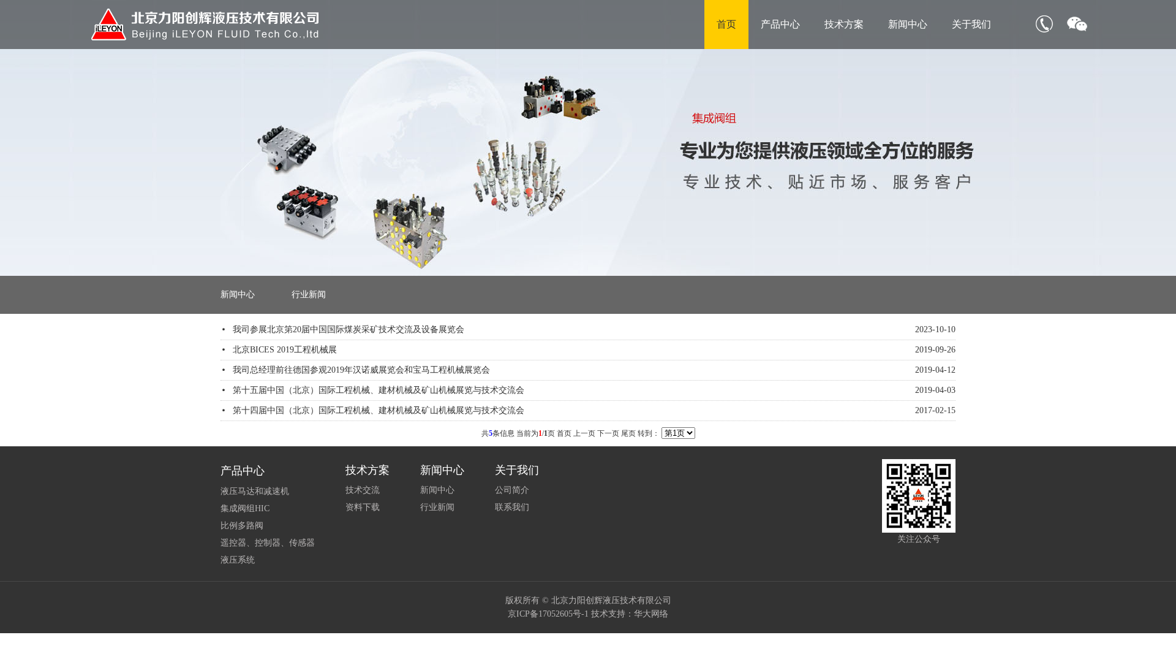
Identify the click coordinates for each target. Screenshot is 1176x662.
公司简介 (512, 490)
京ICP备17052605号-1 (548, 613)
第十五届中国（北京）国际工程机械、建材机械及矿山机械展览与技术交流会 (378, 390)
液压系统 (238, 560)
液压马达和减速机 (255, 491)
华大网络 (651, 613)
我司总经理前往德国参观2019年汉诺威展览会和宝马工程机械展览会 (361, 370)
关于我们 (971, 24)
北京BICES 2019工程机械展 (285, 349)
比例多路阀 (242, 525)
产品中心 (780, 24)
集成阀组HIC (245, 508)
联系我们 (512, 507)
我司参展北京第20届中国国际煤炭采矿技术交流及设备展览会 (348, 329)
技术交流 (362, 490)
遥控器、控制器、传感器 (268, 542)
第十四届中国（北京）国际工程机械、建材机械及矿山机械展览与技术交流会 (378, 410)
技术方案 (844, 24)
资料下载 (362, 507)
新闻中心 (907, 24)
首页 (726, 24)
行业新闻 (309, 294)
